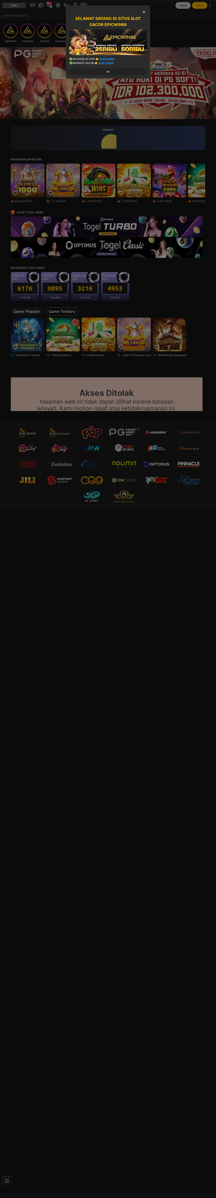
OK (108, 72)
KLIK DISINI (107, 58)
